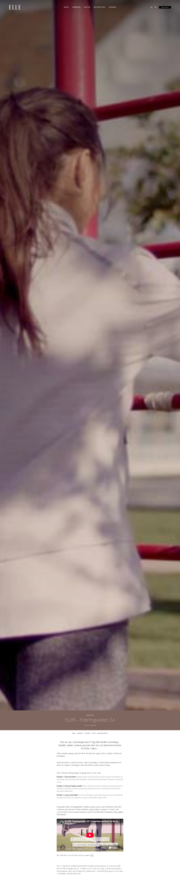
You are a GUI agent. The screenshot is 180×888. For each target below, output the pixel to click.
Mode (66, 7)
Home (73, 733)
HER (92, 855)
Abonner (165, 7)
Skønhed (76, 7)
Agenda (112, 7)
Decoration (99, 7)
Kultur (87, 7)
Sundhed (87, 733)
